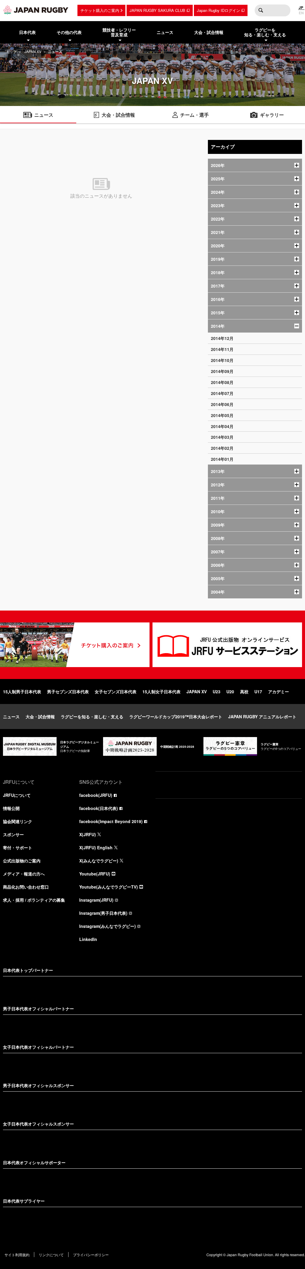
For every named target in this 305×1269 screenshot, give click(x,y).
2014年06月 (222, 404)
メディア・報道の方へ (24, 874)
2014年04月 (222, 426)
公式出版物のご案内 (22, 861)
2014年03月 (222, 437)
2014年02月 (222, 448)
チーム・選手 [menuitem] (194, 114)
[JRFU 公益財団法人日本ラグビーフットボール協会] (36, 10)
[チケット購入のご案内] (75, 644)
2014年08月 (222, 382)
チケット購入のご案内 (99, 10)
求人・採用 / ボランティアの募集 (34, 900)
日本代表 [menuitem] (27, 32)
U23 (216, 691)
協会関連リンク (17, 821)
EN (301, 12)
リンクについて (51, 1254)
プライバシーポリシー (91, 1254)
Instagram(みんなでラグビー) (107, 926)
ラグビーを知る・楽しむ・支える (92, 716)
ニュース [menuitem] (165, 32)
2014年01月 (222, 459)
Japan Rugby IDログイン (218, 10)
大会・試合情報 (40, 716)
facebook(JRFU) (95, 795)
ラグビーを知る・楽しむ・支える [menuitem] (265, 32)
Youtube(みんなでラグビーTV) (108, 887)
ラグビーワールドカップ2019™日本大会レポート (175, 716)
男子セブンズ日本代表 (68, 691)
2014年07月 (222, 393)
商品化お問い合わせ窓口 (26, 887)
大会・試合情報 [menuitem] (208, 32)
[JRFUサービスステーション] (227, 644)
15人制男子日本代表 (22, 691)
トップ (11, 51)
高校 (244, 691)
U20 (230, 691)
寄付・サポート (17, 847)
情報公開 (11, 808)
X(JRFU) (87, 834)
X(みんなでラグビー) (98, 861)
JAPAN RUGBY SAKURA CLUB (157, 10)
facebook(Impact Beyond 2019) (111, 821)
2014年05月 (222, 415)
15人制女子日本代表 (161, 691)
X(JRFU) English (96, 847)
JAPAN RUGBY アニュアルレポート (262, 716)
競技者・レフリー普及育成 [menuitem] (119, 32)
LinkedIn (88, 939)
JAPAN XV (32, 51)
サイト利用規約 (16, 1254)
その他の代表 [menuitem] (69, 32)
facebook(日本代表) (98, 808)
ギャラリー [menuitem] (272, 114)
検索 (261, 10)
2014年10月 (222, 360)
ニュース (11, 716)
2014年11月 (222, 349)
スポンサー (13, 834)
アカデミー (278, 691)
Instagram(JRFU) (96, 900)
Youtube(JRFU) (94, 874)
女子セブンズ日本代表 (115, 691)
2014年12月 (222, 338)
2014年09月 (222, 371)
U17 (258, 691)
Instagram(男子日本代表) (103, 913)
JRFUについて (17, 795)
